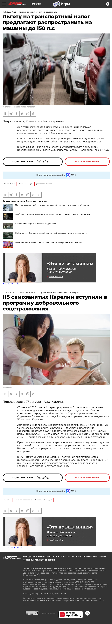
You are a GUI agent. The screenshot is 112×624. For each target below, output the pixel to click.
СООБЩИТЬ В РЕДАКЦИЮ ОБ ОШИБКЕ (39, 560)
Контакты (65, 557)
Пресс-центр (53, 557)
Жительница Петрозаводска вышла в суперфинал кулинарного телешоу (48, 242)
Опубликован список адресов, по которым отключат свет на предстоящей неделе (52, 214)
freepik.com (8, 387)
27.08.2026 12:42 (10, 292)
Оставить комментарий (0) (87, 161)
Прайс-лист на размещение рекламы (89, 557)
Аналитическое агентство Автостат (19, 107)
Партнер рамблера (48, 613)
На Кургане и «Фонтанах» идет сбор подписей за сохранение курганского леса (51, 233)
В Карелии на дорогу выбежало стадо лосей (35, 224)
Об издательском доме (34, 557)
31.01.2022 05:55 (9, 12)
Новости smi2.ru (12, 283)
